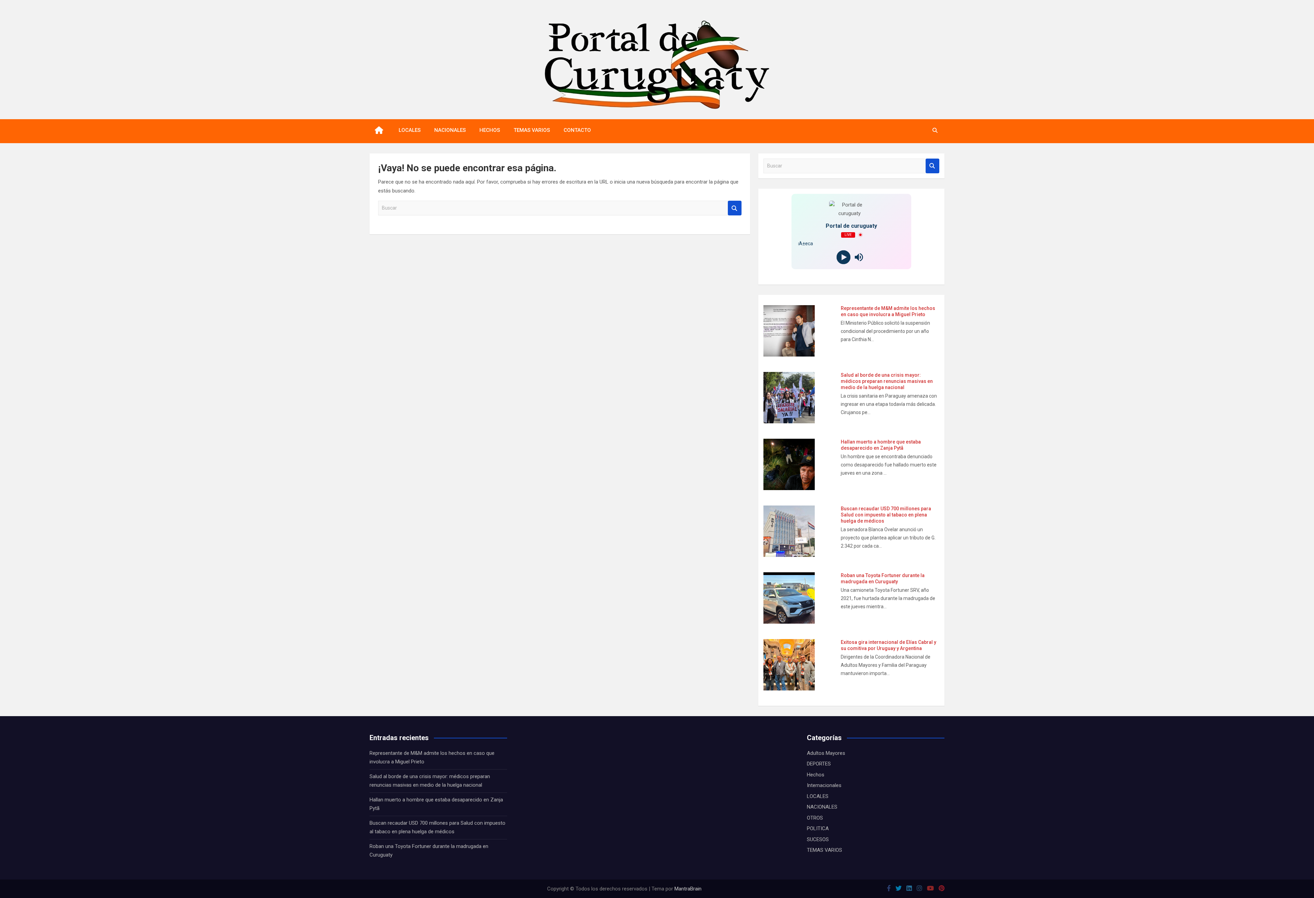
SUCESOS (818, 839)
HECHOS (489, 130)
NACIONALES (450, 130)
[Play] (843, 257)
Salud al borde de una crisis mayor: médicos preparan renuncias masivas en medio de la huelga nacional (887, 381)
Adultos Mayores (826, 753)
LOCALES (410, 130)
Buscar (735, 208)
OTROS (815, 818)
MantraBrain (687, 889)
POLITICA (818, 828)
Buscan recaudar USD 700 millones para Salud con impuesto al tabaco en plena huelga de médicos (886, 515)
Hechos (815, 775)
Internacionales (824, 785)
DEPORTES (819, 764)
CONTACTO (577, 130)
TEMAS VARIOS (532, 130)
